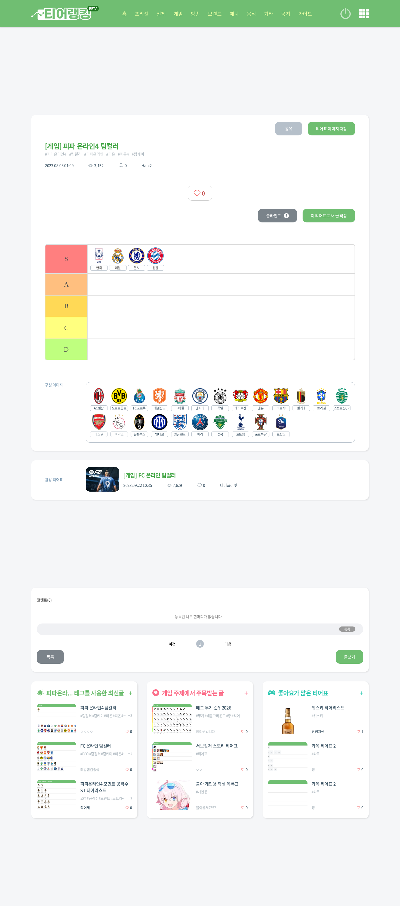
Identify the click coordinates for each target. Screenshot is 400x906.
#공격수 (92, 798)
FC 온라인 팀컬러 (95, 745)
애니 (234, 13)
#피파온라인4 (55, 154)
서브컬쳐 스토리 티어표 (217, 745)
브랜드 (214, 13)
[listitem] (200, 258)
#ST (83, 798)
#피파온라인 (93, 154)
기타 (268, 13)
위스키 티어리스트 (328, 707)
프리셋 (141, 13)
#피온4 (123, 154)
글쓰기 (349, 657)
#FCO (84, 753)
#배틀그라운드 (215, 715)
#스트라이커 (119, 798)
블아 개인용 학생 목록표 (217, 783)
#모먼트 (104, 798)
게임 (178, 13)
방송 (195, 13)
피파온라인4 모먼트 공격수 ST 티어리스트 (104, 786)
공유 (288, 129)
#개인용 (201, 791)
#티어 (236, 715)
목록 (50, 657)
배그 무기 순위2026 (213, 707)
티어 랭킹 (61, 14)
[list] (200, 302)
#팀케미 (138, 154)
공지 (285, 13)
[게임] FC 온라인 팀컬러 (149, 475)
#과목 (316, 753)
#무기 (200, 715)
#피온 (110, 154)
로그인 (345, 13)
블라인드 (273, 216)
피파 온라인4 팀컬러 (98, 707)
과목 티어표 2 (324, 745)
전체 (160, 13)
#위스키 (317, 715)
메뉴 (364, 13)
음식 (251, 13)
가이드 (305, 13)
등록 (347, 629)
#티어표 (201, 753)
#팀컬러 (75, 154)
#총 (228, 715)
